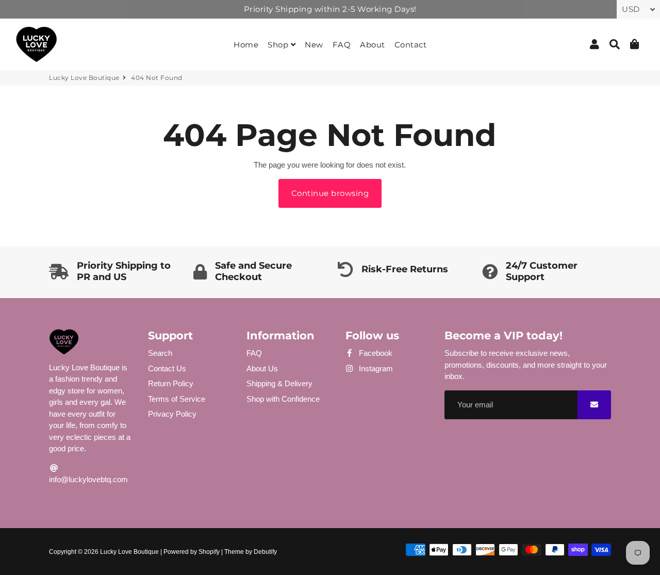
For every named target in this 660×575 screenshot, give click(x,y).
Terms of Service (176, 399)
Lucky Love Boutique (84, 77)
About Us (262, 368)
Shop (279, 45)
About (372, 45)
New (314, 45)
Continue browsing (330, 193)
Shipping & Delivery (279, 383)
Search (160, 353)
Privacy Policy (172, 413)
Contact (410, 45)
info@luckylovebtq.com (88, 479)
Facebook (374, 353)
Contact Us (167, 368)
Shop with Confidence (283, 399)
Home (246, 45)
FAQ (342, 45)
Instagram (375, 368)
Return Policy (170, 383)
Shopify (209, 551)
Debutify (265, 551)
